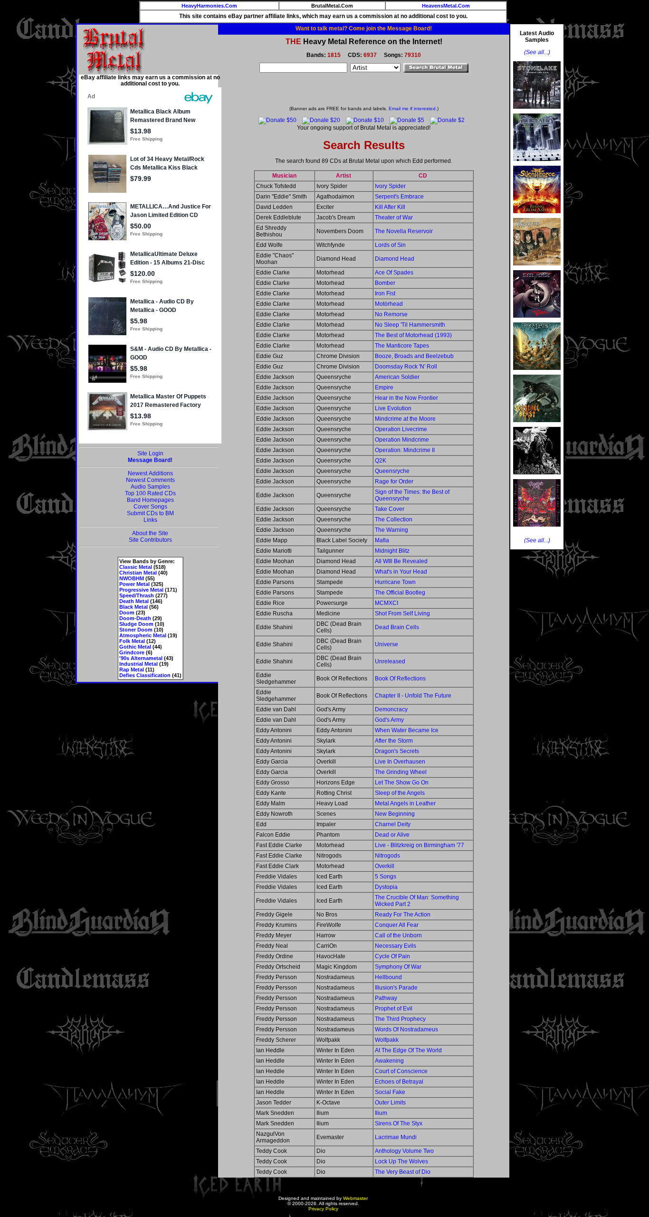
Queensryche (392, 471)
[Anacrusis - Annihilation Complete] (537, 268)
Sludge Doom (136, 624)
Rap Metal (131, 669)
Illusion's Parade (396, 987)
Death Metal (134, 601)
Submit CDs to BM (150, 513)
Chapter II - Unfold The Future (413, 695)
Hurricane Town (395, 582)
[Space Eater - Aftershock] (537, 372)
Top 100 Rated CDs (150, 493)
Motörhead (389, 304)
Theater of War (394, 217)
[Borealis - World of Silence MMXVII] (537, 163)
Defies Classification (145, 675)
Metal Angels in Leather (405, 803)
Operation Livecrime (401, 429)
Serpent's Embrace (399, 196)
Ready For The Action (402, 914)
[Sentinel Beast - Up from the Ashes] (537, 425)
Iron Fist (385, 293)
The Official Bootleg (400, 592)
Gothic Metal (135, 647)
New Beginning (395, 814)
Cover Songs (150, 506)
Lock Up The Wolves (401, 1161)
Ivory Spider (390, 186)
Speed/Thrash (136, 595)
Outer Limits (390, 1102)
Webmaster (355, 1198)
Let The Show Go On (402, 782)
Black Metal (133, 607)
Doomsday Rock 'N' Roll (406, 366)
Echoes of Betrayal (399, 1081)
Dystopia (386, 887)
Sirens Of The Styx (398, 1123)
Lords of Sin (390, 245)
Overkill (384, 866)
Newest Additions (150, 473)
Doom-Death (135, 618)
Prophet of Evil (393, 1008)
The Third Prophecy (400, 1019)
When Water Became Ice (407, 730)
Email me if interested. (413, 108)
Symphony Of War (398, 966)
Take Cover (389, 509)
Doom (126, 612)
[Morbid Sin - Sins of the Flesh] (537, 529)
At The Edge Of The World (408, 1050)
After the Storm (394, 740)
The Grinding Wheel (401, 772)
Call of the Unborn (398, 935)
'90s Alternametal (140, 658)
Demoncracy (391, 709)
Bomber (385, 283)
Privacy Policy (323, 1208)
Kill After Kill (390, 207)
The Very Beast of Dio (402, 1172)
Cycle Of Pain (392, 956)
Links (150, 520)
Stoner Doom (136, 629)
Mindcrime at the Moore (405, 418)
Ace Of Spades (394, 272)
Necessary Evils (395, 946)
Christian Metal (138, 572)
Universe (386, 644)
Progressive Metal (141, 590)
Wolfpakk (387, 1040)
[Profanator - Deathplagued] (537, 477)
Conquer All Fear (397, 925)
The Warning (391, 530)
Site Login (150, 453)
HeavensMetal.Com (446, 6)
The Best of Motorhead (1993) (413, 335)
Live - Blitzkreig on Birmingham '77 (419, 845)
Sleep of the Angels (400, 793)
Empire (384, 387)
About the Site (150, 533)
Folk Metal (132, 641)
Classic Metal (135, 567)
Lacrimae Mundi (396, 1137)
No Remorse (391, 314)
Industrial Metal (138, 664)
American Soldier (397, 377)
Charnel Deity (392, 824)
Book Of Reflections (400, 678)
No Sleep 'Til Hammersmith (410, 324)
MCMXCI (386, 603)
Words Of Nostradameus (406, 1029)
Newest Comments (150, 480)
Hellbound (388, 977)
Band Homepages (150, 500)
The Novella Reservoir (404, 231)
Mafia (382, 540)
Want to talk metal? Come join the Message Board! (364, 28)
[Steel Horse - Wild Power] (537, 320)
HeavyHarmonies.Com (209, 6)
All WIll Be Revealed (401, 561)
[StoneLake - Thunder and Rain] (537, 111)
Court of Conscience (401, 1071)
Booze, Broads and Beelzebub (414, 356)
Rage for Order (394, 481)
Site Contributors (150, 540)
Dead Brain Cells (397, 627)
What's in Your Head (401, 571)
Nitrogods (387, 855)
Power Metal (134, 584)
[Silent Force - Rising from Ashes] (537, 216)
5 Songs (385, 876)
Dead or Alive (392, 834)
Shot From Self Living (402, 613)
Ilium (381, 1113)
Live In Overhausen (400, 761)
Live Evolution (393, 408)
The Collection (393, 519)
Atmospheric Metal (142, 635)
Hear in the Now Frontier (406, 398)
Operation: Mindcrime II (405, 450)
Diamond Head (394, 258)
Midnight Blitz (392, 550)
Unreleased (390, 661)
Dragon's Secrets (397, 751)
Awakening (389, 1060)
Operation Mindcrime (402, 439)
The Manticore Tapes (402, 345)
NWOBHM (131, 578)
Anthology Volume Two (404, 1151)
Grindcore (131, 652)
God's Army (389, 720)
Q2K (380, 460)
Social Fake (390, 1092)
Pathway (386, 998)
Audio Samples (150, 486)
